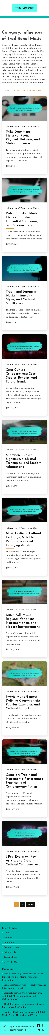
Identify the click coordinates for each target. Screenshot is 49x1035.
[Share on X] (43, 1026)
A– (5, 1030)
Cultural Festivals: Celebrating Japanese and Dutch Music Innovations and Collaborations (23, 995)
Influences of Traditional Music (23, 126)
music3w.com (25, 8)
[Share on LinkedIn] (38, 1030)
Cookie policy (10, 961)
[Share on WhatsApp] (43, 1030)
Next (30, 904)
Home (7, 932)
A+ (5, 1026)
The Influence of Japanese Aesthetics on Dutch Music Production (23, 1005)
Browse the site (11, 947)
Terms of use (10, 957)
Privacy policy (11, 952)
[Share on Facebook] (38, 1026)
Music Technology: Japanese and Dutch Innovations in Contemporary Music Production (22, 976)
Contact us (9, 942)
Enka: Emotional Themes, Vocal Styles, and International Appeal (24, 986)
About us (8, 937)
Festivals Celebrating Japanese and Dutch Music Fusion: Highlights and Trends (23, 1013)
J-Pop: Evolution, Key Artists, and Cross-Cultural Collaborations (23, 860)
